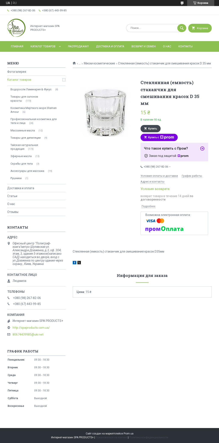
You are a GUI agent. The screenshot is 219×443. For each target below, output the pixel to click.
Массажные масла (22, 130)
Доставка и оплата (110, 46)
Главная (17, 46)
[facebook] (74, 263)
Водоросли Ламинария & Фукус (31, 89)
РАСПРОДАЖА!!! (78, 46)
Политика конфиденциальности (148, 437)
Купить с (153, 137)
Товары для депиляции (25, 137)
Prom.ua (128, 433)
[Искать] (181, 28)
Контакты (185, 46)
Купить (152, 128)
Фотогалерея (16, 71)
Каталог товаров (43, 46)
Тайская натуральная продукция (24, 146)
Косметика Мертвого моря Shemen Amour (33, 109)
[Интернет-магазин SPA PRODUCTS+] (16, 35)
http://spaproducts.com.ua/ (31, 327)
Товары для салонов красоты (24, 98)
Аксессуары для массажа (27, 170)
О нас (167, 46)
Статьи (12, 196)
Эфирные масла (21, 156)
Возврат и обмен (144, 46)
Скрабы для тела (21, 163)
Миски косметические (99, 63)
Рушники (16, 178)
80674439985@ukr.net (28, 334)
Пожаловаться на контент (111, 437)
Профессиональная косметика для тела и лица (33, 121)
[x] (79, 263)
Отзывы (12, 212)
